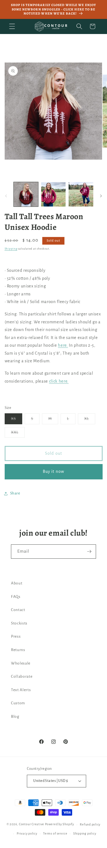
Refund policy (90, 824)
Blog (15, 716)
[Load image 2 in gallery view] (53, 194)
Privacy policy (27, 833)
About (16, 583)
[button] (12, 26)
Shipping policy (84, 833)
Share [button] (15, 493)
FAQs (16, 597)
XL (89, 420)
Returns (18, 650)
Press (16, 636)
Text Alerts (21, 690)
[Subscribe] (89, 551)
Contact (18, 610)
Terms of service (55, 833)
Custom (18, 703)
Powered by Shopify (59, 824)
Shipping (11, 248)
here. (63, 345)
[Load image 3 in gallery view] (81, 194)
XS (16, 420)
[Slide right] (101, 196)
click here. (59, 381)
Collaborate (21, 676)
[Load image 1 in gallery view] (26, 194)
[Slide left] (6, 196)
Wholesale (20, 663)
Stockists (19, 623)
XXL (18, 434)
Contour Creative (31, 824)
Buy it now (53, 471)
